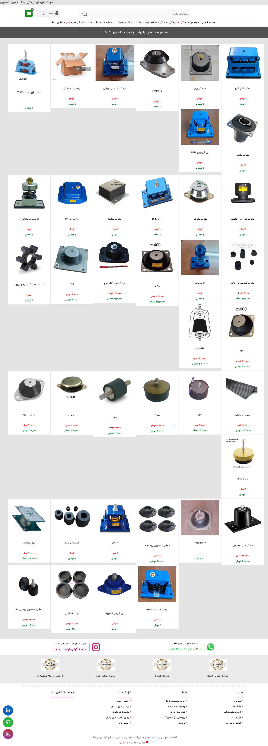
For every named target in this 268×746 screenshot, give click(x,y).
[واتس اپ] (191, 647)
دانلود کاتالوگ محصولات (128, 22)
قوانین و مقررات (233, 723)
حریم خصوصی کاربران (175, 701)
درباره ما (107, 22)
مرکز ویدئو (236, 718)
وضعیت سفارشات (176, 707)
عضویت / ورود (47, 14)
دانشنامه (237, 707)
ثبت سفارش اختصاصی (78, 22)
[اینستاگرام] (76, 647)
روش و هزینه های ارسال (117, 718)
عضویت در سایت (121, 712)
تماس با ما (57, 22)
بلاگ (96, 22)
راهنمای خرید (123, 701)
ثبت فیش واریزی (177, 712)
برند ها (182, 723)
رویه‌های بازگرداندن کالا (174, 718)
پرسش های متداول (120, 707)
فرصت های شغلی (232, 712)
